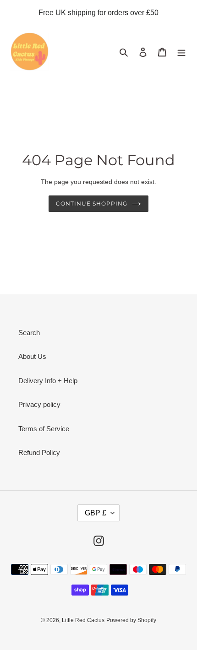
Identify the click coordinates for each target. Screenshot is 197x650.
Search (29, 332)
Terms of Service (43, 429)
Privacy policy (39, 404)
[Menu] (181, 52)
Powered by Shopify (131, 620)
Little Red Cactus (83, 620)
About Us (32, 356)
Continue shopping (91, 203)
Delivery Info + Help (47, 381)
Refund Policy (39, 452)
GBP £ (95, 513)
